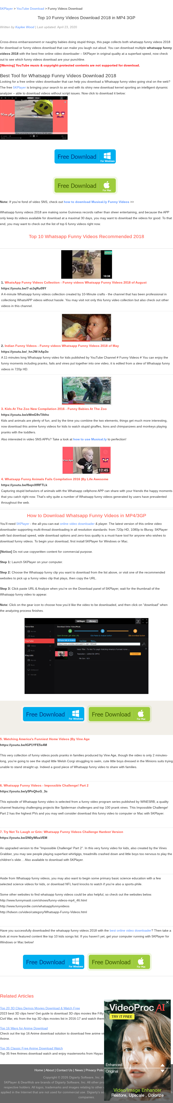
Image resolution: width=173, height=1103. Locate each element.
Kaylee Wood (24, 27)
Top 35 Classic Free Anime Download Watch (31, 1048)
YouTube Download (30, 8)
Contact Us (64, 1070)
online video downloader (77, 523)
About (50, 1070)
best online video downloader (130, 930)
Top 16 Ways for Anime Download (24, 1028)
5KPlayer (6, 8)
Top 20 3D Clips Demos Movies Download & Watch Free (40, 1008)
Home (38, 1070)
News (79, 1070)
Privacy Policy (95, 1070)
